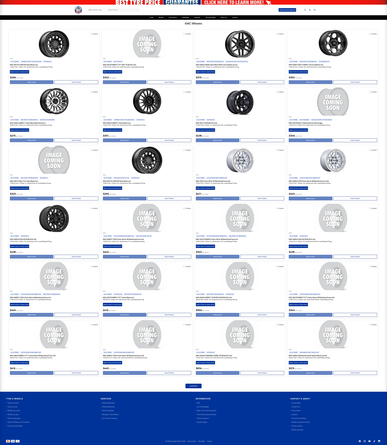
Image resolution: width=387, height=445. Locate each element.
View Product (76, 82)
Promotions (173, 17)
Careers (209, 441)
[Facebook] (360, 441)
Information (201, 441)
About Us (224, 17)
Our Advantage (210, 17)
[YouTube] (369, 441)
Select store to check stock (19, 72)
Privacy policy (192, 441)
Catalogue (185, 17)
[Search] (305, 10)
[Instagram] (364, 441)
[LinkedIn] (379, 441)
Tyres (151, 17)
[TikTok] (374, 441)
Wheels (161, 17)
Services (197, 17)
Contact (235, 17)
